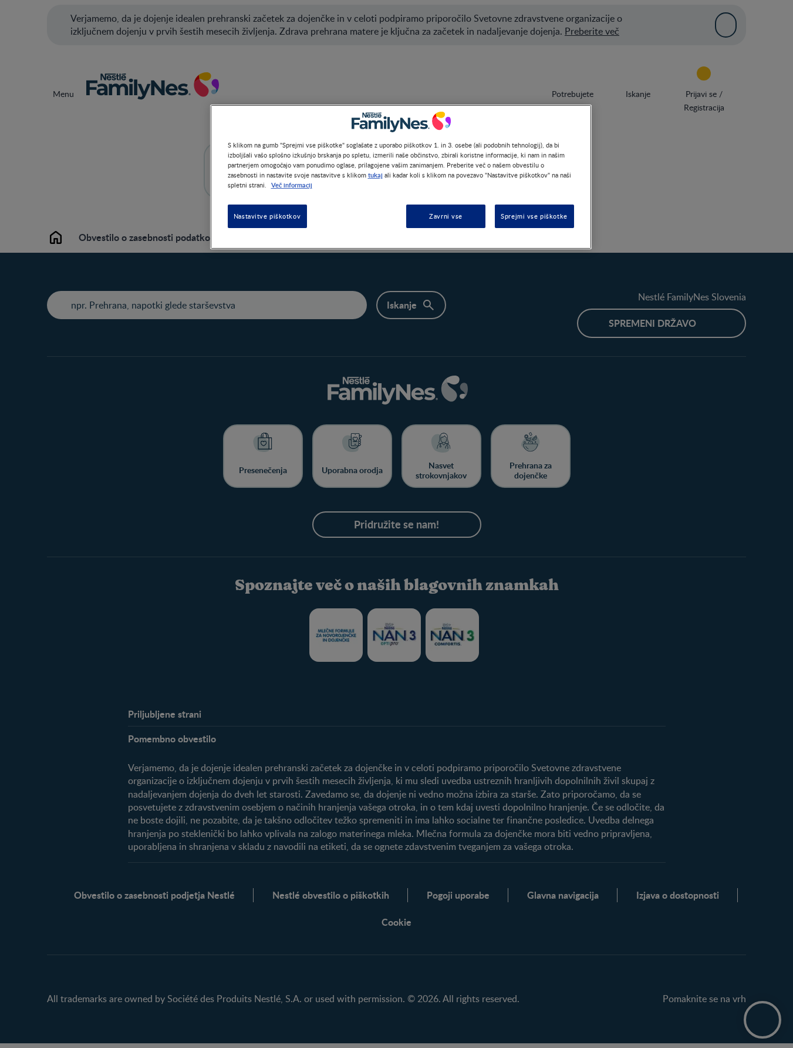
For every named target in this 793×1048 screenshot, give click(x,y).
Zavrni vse (446, 216)
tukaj (375, 174)
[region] (401, 177)
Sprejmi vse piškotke (534, 216)
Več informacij (291, 185)
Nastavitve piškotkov (267, 216)
